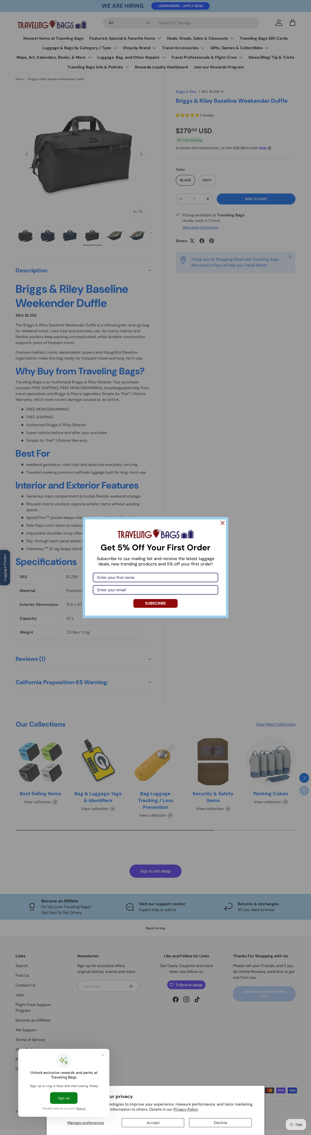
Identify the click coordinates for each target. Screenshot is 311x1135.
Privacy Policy (185, 1109)
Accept (153, 1122)
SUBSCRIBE (155, 603)
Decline (220, 1122)
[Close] (222, 523)
